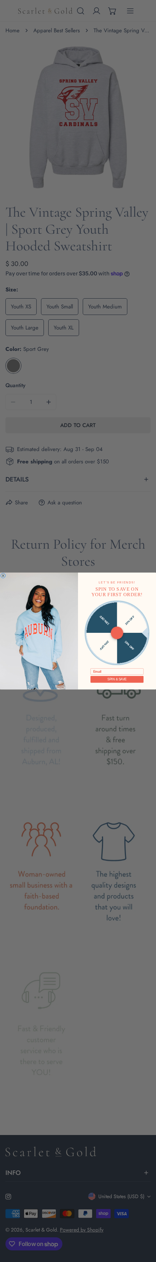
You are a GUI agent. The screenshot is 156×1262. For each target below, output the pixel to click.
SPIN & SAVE (116, 679)
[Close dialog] (3, 575)
